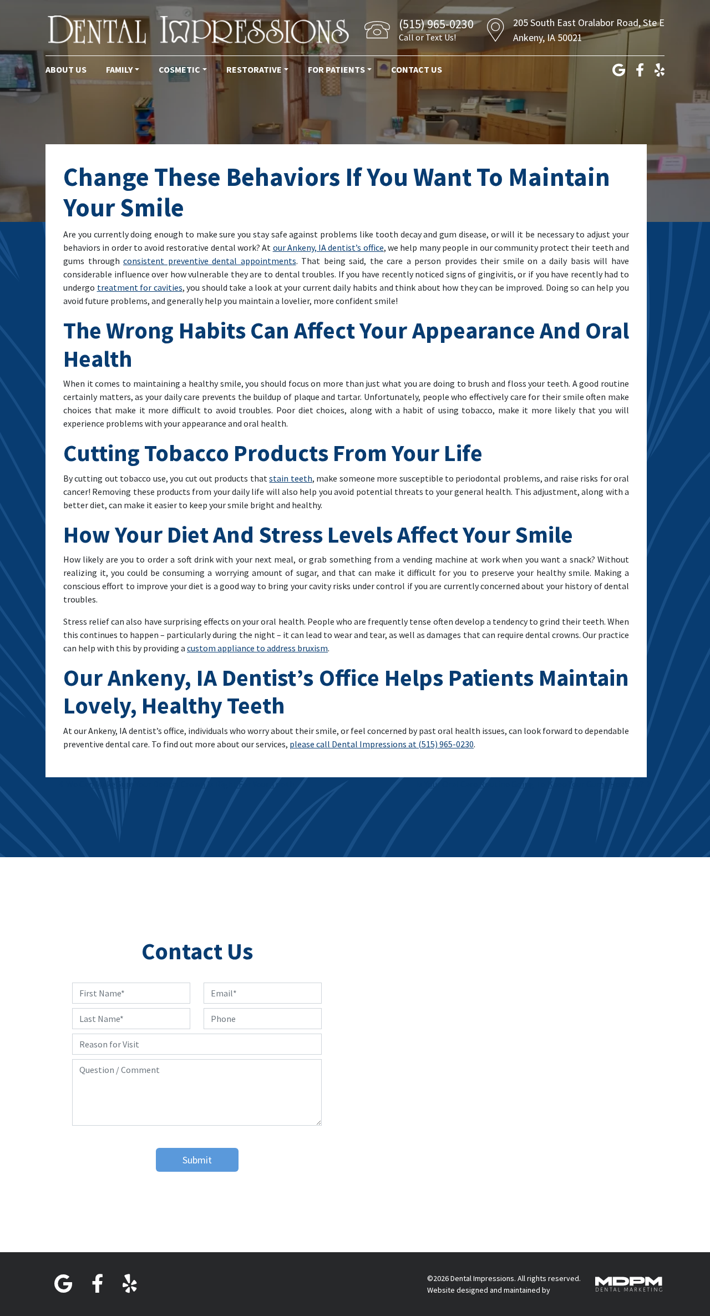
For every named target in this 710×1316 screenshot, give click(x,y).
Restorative (254, 69)
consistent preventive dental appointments (209, 260)
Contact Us (416, 69)
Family (119, 69)
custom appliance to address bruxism (257, 648)
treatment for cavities (139, 287)
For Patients (336, 69)
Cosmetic (179, 69)
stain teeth (290, 478)
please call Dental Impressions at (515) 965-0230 (382, 744)
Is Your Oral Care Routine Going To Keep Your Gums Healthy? (531, 783)
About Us (66, 69)
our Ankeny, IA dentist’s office (328, 247)
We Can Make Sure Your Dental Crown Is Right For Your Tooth (179, 783)
